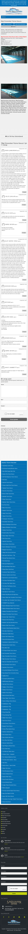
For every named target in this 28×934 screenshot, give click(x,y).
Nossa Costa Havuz (7, 801)
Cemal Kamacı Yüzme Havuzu (9, 723)
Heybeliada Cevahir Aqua (8, 465)
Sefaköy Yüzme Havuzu (7, 689)
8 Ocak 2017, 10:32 (23, 365)
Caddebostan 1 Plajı (7, 709)
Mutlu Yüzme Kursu (7, 507)
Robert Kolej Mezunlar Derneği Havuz (10, 594)
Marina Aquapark (6, 787)
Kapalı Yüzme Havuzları (6, 815)
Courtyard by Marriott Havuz (8, 678)
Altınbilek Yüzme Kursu (7, 496)
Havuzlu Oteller (4, 819)
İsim (2, 399)
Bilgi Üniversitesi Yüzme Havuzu (11, 432)
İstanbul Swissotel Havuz (8, 773)
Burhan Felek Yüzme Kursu (8, 493)
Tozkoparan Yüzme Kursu (8, 518)
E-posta (3, 405)
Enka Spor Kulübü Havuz (8, 631)
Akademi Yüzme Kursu (7, 510)
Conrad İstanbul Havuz (7, 782)
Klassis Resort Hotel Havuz (8, 569)
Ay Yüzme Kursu (6, 504)
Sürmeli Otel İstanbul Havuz (8, 639)
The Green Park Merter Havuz (9, 580)
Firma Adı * (3, 865)
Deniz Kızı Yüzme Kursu (7, 490)
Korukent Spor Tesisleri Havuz (9, 617)
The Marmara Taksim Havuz (8, 751)
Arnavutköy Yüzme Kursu (8, 521)
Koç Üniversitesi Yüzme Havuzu (9, 664)
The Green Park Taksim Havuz (9, 583)
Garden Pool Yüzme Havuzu (8, 474)
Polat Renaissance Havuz (8, 771)
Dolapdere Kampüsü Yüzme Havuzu (12, 435)
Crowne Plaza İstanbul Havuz (9, 729)
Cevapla (24, 192)
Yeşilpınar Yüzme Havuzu (8, 687)
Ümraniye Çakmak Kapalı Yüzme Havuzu (11, 790)
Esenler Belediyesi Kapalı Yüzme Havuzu (11, 605)
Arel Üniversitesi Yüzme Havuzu (9, 653)
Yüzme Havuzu (16, 439)
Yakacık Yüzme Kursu (7, 516)
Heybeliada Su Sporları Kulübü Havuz (10, 642)
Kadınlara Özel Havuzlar (6, 823)
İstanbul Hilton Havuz (7, 776)
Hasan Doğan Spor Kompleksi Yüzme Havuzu (12, 597)
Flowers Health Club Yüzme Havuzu (10, 485)
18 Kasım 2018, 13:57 (23, 148)
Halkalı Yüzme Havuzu (7, 717)
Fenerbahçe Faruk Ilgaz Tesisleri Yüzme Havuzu (13, 799)
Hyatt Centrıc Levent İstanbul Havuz (10, 577)
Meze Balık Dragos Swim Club (9, 471)
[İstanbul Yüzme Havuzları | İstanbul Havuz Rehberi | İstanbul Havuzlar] (14, 11)
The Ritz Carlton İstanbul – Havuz (9, 759)
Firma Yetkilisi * (3, 871)
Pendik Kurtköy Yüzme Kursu (9, 532)
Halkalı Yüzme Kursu (7, 513)
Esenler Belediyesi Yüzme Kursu (9, 546)
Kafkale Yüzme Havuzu (7, 692)
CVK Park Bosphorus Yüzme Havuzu (10, 476)
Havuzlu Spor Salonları (6, 821)
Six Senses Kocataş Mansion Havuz (10, 468)
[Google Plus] (24, 917)
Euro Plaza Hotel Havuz (7, 740)
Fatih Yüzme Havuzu (7, 720)
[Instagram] (8, 917)
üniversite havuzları (8, 439)
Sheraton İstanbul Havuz (8, 743)
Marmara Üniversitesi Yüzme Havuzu (10, 661)
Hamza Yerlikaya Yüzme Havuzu (9, 701)
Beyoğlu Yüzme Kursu (7, 549)
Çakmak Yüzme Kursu (7, 541)
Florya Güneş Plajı (6, 712)
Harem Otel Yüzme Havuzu (8, 796)
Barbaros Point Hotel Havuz (8, 619)
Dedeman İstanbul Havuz (8, 731)
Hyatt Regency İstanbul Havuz (9, 745)
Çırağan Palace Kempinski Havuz (9, 785)
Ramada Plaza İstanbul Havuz (9, 558)
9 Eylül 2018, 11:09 (23, 211)
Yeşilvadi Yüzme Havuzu (8, 488)
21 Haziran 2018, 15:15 (22, 239)
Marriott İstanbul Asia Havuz (8, 695)
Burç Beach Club (6, 647)
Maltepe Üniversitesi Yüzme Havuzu (10, 611)
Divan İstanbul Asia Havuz (8, 737)
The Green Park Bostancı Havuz (9, 586)
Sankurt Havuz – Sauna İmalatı (9, 765)
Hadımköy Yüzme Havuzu (8, 667)
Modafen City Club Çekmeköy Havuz (10, 622)
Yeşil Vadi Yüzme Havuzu (8, 684)
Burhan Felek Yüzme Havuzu (9, 625)
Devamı (6, 843)
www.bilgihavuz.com (8, 44)
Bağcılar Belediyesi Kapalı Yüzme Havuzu (11, 608)
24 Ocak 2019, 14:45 (22, 222)
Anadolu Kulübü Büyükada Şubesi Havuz (11, 628)
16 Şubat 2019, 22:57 (22, 194)
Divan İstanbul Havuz (7, 734)
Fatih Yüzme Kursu (6, 538)
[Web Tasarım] (14, 902)
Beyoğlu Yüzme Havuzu (7, 726)
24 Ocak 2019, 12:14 (22, 348)
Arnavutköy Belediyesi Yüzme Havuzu (10, 670)
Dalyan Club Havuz (6, 768)
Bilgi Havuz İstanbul (16, 429)
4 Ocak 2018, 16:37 (23, 300)
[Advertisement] (14, 73)
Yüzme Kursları (4, 825)
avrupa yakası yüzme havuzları (7, 428)
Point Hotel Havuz (6, 560)
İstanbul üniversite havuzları (13, 438)
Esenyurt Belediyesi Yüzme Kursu (9, 524)
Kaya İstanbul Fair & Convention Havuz (11, 673)
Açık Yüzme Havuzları (6, 813)
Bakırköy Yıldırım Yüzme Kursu (9, 502)
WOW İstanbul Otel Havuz (8, 681)
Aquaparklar (4, 817)
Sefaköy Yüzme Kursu (7, 530)
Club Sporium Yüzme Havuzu (9, 591)
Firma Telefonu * (4, 876)
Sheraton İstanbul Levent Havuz (9, 575)
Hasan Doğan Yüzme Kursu (8, 535)
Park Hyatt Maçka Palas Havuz (9, 566)
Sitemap (3, 833)
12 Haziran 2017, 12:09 (22, 315)
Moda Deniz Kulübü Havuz (8, 633)
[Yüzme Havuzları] (14, 922)
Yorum (2, 384)
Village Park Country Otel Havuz (9, 552)
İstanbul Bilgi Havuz (12, 436)
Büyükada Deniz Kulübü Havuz (9, 645)
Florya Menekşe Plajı (7, 715)
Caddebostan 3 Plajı (7, 703)
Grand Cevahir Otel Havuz (8, 779)
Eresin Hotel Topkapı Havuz (8, 636)
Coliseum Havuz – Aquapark (8, 754)
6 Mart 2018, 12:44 (23, 284)
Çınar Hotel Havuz (6, 748)
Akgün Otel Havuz (6, 589)
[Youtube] (19, 917)
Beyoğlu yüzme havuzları (19, 428)
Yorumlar (3, 827)
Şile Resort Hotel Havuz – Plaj (9, 555)
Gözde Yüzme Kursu (7, 499)
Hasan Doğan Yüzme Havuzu (9, 698)
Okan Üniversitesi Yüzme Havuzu (9, 656)
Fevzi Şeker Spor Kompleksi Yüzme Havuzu (12, 600)
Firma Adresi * (3, 881)
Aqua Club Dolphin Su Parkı (8, 793)
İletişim (3, 831)
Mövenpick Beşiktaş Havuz (8, 563)
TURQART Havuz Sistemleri (8, 603)
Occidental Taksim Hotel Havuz (9, 572)
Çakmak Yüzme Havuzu (8, 482)
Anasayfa (13, 26)
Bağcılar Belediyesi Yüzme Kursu (9, 527)
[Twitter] (14, 917)
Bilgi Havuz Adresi (8, 429)
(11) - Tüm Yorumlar (7, 24)
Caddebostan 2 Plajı (7, 706)
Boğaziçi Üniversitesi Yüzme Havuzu (10, 614)
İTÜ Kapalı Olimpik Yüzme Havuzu (10, 650)
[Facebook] (3, 917)
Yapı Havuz (5, 762)
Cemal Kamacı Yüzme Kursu (8, 544)
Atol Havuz (5, 479)
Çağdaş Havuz (6, 675)
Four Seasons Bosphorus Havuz (9, 757)
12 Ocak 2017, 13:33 (23, 336)
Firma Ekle (4, 829)
